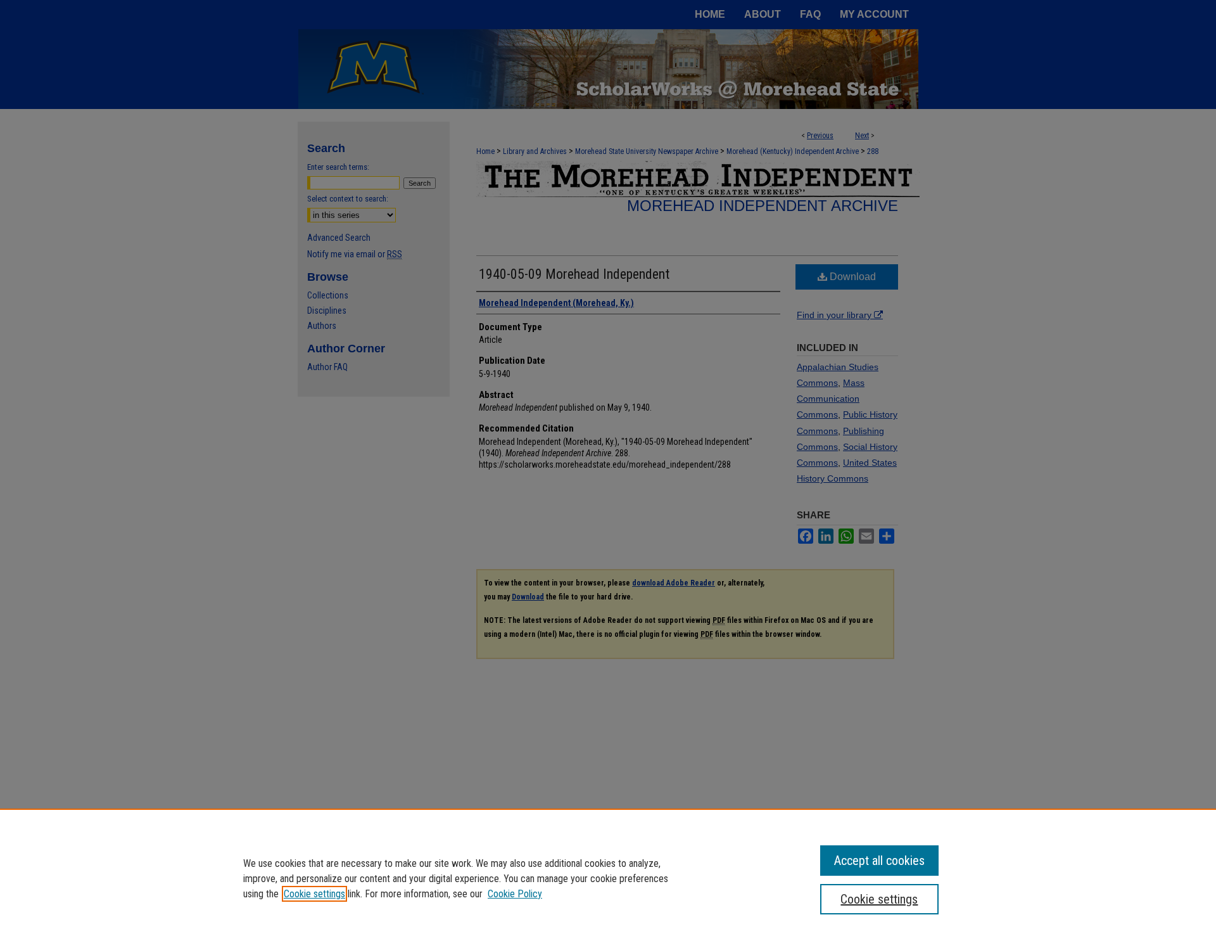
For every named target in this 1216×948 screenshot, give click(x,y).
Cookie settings (314, 894)
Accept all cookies (879, 860)
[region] (608, 878)
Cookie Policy (515, 894)
